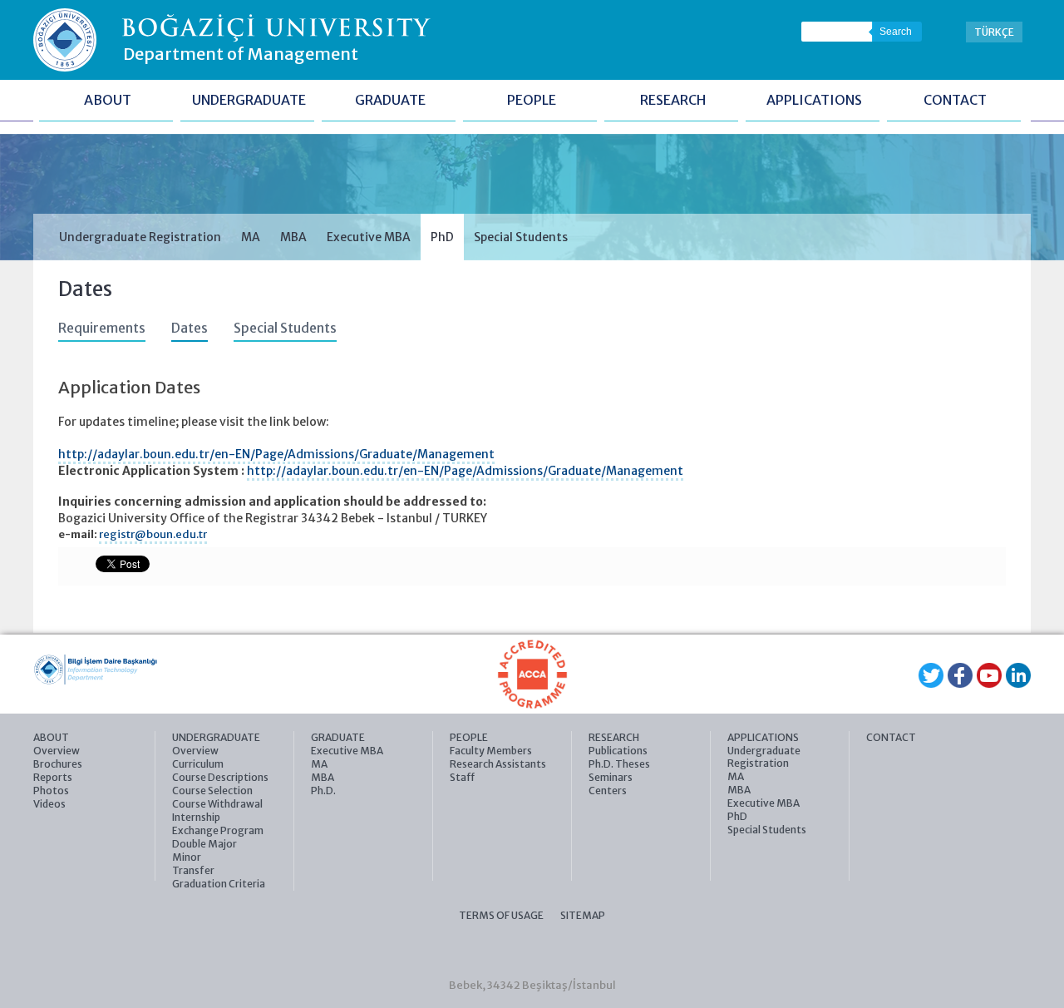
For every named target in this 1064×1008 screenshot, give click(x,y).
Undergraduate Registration (140, 237)
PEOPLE (531, 99)
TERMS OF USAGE (501, 915)
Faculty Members (491, 750)
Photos (51, 790)
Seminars (611, 777)
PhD (442, 237)
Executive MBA (369, 237)
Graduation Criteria (218, 883)
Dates (189, 328)
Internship (196, 817)
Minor (186, 857)
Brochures (57, 764)
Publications (618, 750)
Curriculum (198, 764)
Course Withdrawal (217, 804)
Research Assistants (498, 764)
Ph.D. (323, 790)
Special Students (521, 237)
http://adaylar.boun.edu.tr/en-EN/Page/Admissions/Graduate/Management (276, 454)
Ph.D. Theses (619, 764)
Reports (52, 777)
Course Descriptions (220, 777)
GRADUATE (390, 99)
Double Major (204, 844)
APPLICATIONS (814, 99)
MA (250, 237)
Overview (56, 750)
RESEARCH (673, 99)
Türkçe (994, 32)
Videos (49, 804)
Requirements (101, 328)
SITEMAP (582, 915)
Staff (462, 777)
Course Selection (212, 790)
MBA (293, 237)
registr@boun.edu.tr (153, 534)
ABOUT (107, 99)
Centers (608, 790)
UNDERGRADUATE (249, 99)
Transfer (193, 870)
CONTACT (955, 99)
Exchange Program (218, 830)
